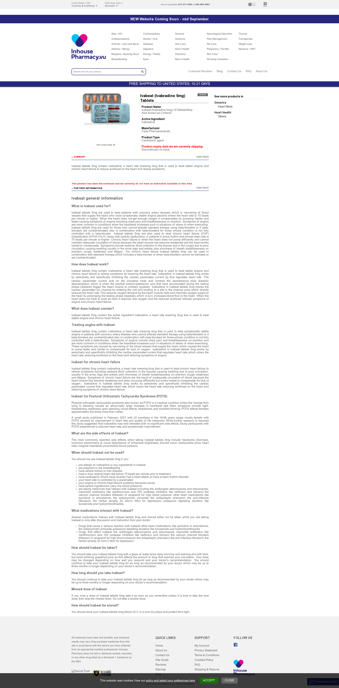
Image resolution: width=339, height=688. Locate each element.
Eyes (146, 59)
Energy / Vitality (151, 54)
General (179, 34)
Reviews (160, 664)
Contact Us (234, 71)
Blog (220, 71)
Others (222, 116)
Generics (180, 39)
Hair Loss (180, 44)
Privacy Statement (206, 650)
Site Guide (162, 660)
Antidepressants (120, 39)
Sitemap (160, 669)
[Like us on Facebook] (235, 645)
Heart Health (182, 49)
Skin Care (212, 54)
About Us (261, 71)
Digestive (148, 49)
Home (159, 645)
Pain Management (217, 39)
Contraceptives (151, 34)
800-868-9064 (202, 4)
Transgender (246, 39)
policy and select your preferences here (170, 680)
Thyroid (243, 34)
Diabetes (148, 44)
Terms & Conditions (207, 655)
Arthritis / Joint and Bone (125, 44)
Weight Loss (245, 44)
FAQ (248, 71)
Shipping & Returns (207, 669)
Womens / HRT (247, 49)
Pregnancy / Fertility (218, 49)
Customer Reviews (200, 71)
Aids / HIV (116, 34)
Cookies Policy (204, 660)
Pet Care (211, 44)
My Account (202, 645)
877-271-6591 (185, 4)
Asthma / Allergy (120, 49)
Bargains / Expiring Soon (125, 54)
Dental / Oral (150, 39)
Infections (180, 54)
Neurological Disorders (219, 34)
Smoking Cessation (217, 59)
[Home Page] (244, 668)
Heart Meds (225, 106)
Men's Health (182, 59)
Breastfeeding (119, 59)
